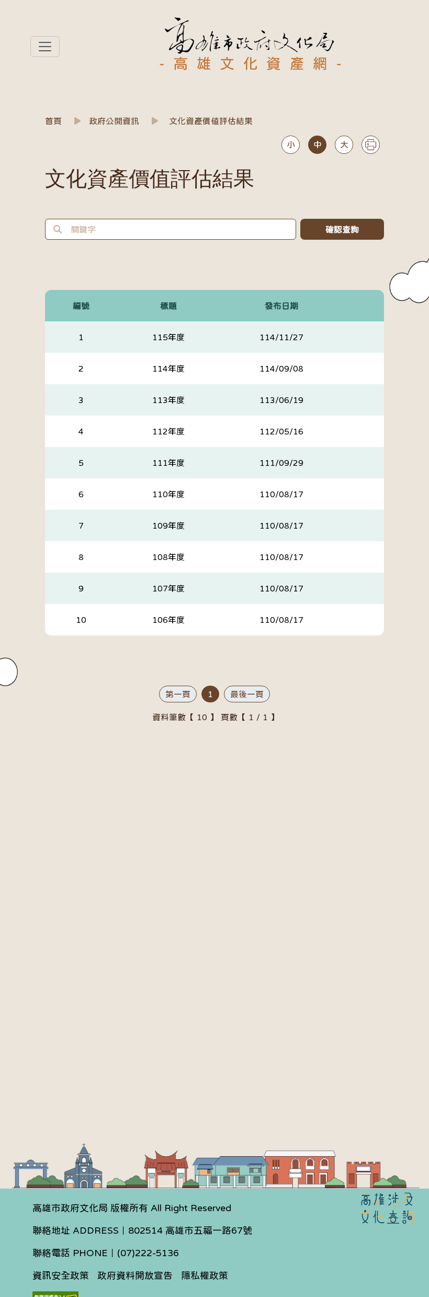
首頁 (53, 121)
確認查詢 (342, 229)
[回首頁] (250, 36)
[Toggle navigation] (45, 46)
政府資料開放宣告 (135, 1275)
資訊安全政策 (60, 1275)
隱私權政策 (204, 1275)
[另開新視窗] (387, 1208)
